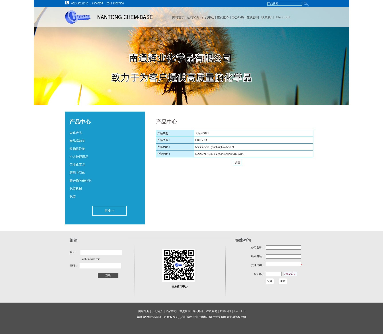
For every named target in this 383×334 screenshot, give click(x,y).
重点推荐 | (224, 17)
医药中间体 (77, 172)
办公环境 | (239, 17)
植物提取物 (77, 149)
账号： (74, 252)
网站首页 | (179, 17)
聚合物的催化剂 (80, 180)
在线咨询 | (253, 17)
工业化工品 (77, 164)
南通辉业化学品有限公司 (151, 317)
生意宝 (217, 317)
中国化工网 (205, 317)
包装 (73, 196)
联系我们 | (268, 17)
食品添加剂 (77, 141)
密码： (74, 265)
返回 (237, 162)
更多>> (109, 210)
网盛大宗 (226, 317)
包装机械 (76, 188)
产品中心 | (209, 17)
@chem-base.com (91, 259)
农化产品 (76, 133)
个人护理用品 (79, 156)
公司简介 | (194, 17)
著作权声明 (239, 317)
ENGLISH (283, 17)
